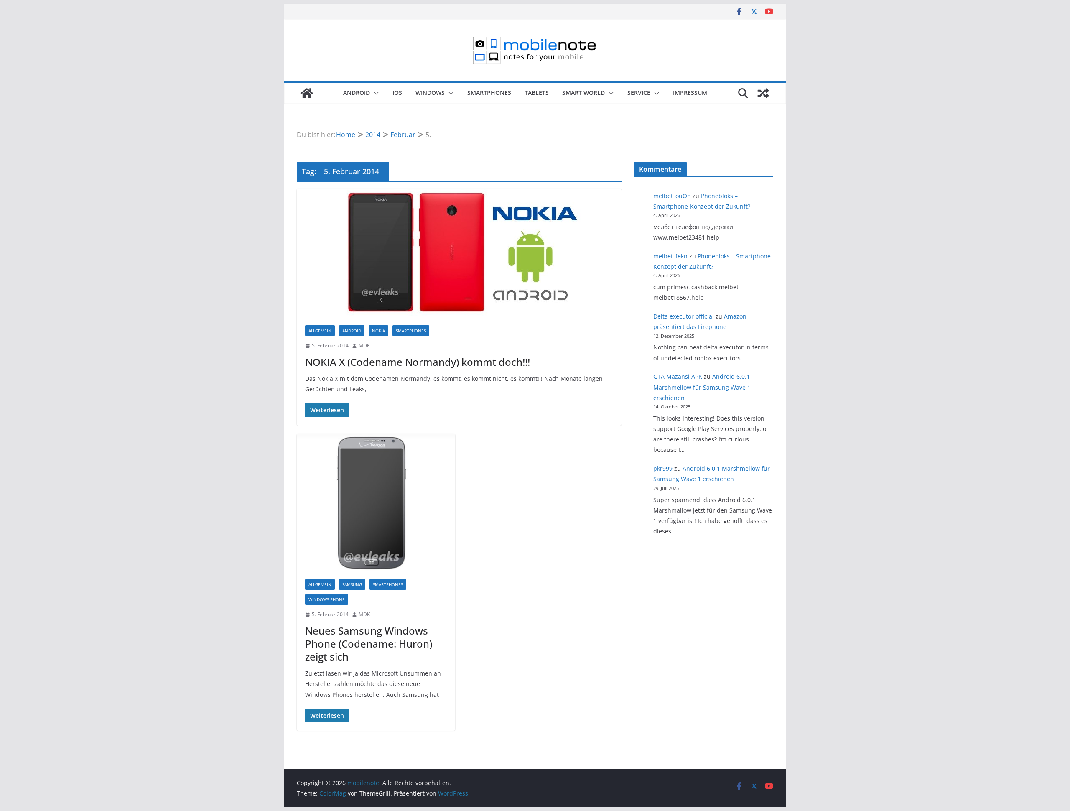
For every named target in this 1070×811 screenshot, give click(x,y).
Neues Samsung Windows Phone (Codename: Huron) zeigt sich (368, 643)
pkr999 (663, 468)
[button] (374, 93)
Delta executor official (683, 316)
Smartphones (489, 93)
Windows (430, 93)
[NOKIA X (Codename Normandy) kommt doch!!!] (459, 253)
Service (638, 93)
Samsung (352, 584)
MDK (364, 345)
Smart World (583, 93)
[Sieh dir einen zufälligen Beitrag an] (763, 93)
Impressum (690, 93)
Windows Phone (326, 599)
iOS (397, 93)
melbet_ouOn (672, 196)
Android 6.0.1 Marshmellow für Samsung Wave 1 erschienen (702, 386)
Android (356, 93)
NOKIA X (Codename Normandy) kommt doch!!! (417, 362)
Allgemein (319, 331)
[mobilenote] (307, 93)
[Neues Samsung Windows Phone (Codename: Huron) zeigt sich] (376, 502)
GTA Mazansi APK (677, 376)
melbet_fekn (670, 256)
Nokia (378, 331)
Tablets (537, 93)
